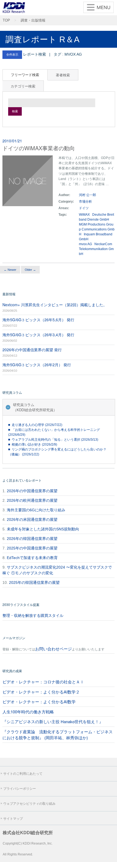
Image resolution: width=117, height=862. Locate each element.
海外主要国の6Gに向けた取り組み (36, 510)
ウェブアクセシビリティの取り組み (29, 804)
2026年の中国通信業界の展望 (32, 491)
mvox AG (85, 244)
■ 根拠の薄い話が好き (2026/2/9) (32, 444)
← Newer (10, 269)
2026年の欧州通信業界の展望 (32, 500)
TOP (6, 20)
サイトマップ (13, 819)
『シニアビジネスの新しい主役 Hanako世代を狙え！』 (52, 721)
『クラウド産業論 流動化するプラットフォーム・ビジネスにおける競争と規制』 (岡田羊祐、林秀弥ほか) (57, 735)
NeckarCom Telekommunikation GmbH (96, 249)
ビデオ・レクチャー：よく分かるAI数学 (39, 701)
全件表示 (12, 54)
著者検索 (63, 74)
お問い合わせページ (53, 648)
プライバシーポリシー (19, 789)
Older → (30, 269)
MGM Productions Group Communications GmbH (97, 229)
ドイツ (84, 208)
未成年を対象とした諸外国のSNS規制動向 (43, 529)
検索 (15, 111)
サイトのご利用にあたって (22, 774)
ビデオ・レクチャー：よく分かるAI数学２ (41, 692)
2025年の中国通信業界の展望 (32, 548)
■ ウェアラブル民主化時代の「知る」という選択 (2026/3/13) (53, 439)
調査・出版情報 (33, 20)
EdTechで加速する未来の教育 (32, 557)
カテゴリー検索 (23, 86)
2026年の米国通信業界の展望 (32, 519)
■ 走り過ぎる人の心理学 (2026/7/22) (35, 425)
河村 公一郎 (87, 195)
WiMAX (84, 215)
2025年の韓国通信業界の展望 (34, 582)
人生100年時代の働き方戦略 (28, 711)
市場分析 (85, 201)
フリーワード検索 (25, 74)
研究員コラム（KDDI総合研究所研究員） (35, 407)
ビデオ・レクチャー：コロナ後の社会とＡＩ (43, 681)
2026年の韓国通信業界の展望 (32, 538)
